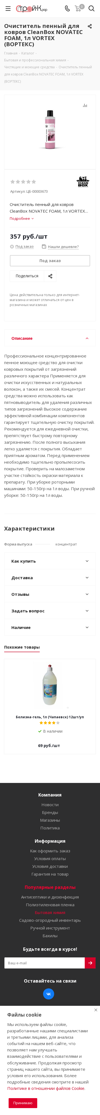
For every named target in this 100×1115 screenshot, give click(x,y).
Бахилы (50, 935)
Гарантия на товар (50, 874)
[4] (28, 182)
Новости (50, 804)
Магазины (50, 820)
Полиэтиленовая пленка (50, 904)
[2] (18, 182)
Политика (50, 828)
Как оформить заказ (50, 850)
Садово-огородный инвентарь (50, 920)
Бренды (50, 812)
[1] (13, 182)
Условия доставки (50, 866)
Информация (50, 841)
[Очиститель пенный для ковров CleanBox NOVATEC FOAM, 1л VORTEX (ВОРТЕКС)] (50, 129)
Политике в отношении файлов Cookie (45, 1088)
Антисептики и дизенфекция (50, 897)
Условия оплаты (50, 858)
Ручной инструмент (50, 928)
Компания (50, 795)
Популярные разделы (50, 887)
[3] (23, 182)
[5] (34, 182)
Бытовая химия (50, 912)
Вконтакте (48, 993)
